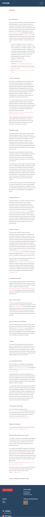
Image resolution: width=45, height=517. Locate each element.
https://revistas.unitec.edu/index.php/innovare (18, 429)
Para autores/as (26, 493)
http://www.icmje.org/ (26, 34)
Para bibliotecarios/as (27, 494)
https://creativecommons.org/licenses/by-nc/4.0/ (19, 211)
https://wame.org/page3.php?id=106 (20, 367)
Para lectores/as (26, 491)
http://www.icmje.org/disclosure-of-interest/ (23, 261)
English (3, 501)
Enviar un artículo (7, 490)
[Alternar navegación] (41, 3)
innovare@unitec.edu (13, 272)
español (4, 502)
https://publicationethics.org (15, 33)
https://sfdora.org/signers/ (14, 411)
